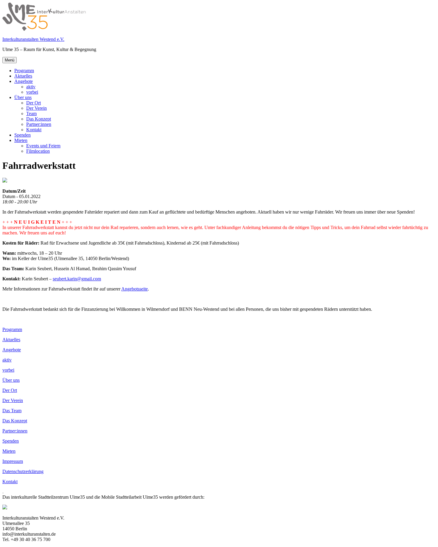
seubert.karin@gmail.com (77, 278)
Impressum (12, 461)
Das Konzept (38, 118)
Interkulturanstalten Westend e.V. (33, 39)
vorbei (32, 92)
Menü (9, 60)
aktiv (30, 86)
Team (31, 113)
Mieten (20, 140)
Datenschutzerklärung (23, 471)
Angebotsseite (134, 288)
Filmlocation (38, 151)
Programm (24, 70)
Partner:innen (38, 124)
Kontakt (33, 129)
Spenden (22, 134)
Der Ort (33, 102)
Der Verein (36, 108)
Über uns (23, 97)
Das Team (11, 410)
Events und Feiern (43, 145)
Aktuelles (23, 75)
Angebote (23, 81)
